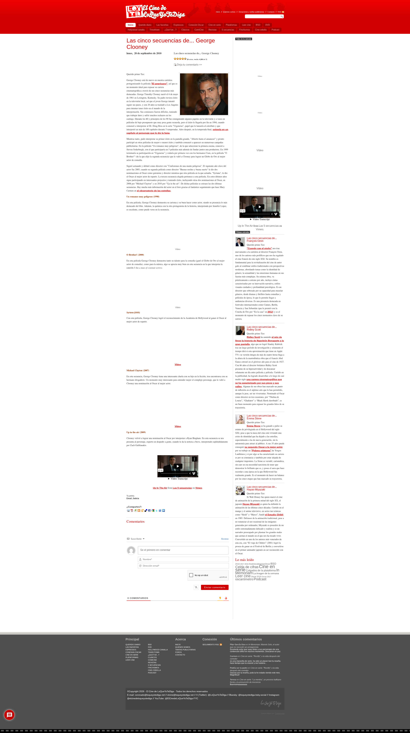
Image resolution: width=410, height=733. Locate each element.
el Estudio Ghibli (274, 514)
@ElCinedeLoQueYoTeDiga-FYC (181, 698)
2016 (237, 564)
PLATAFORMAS (132, 657)
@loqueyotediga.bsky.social (252, 695)
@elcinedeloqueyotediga (139, 698)
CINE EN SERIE (132, 655)
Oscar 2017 (266, 577)
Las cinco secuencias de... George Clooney (171, 43)
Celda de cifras (246, 567)
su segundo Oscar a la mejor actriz (264, 447)
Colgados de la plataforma (261, 570)
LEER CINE (130, 660)
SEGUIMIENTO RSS (210, 645)
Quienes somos (229, 12)
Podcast (260, 579)
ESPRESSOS (131, 650)
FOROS (178, 652)
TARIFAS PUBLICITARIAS (185, 650)
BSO (273, 563)
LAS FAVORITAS (132, 647)
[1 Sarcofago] (175, 58)
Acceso (225, 539)
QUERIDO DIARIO (133, 645)
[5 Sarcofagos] (185, 58)
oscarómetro (244, 579)
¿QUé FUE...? (153, 655)
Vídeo (177, 249)
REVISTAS (152, 662)
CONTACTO (180, 655)
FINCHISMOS (153, 668)
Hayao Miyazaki (251, 504)
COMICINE (152, 660)
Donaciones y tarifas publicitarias (251, 12)
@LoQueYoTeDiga (217, 695)
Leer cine (243, 576)
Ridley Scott (253, 337)
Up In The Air (160, 488)
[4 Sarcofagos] (182, 58)
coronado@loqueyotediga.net (150, 695)
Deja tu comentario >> (189, 64)
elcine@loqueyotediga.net (180, 695)
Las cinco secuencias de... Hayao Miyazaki (262, 488)
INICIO (178, 645)
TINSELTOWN (153, 652)
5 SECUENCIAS (154, 665)
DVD (150, 647)
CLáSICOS (152, 657)
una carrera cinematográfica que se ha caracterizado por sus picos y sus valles (258, 383)
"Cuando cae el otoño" (259, 248)
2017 (242, 564)
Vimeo (198, 488)
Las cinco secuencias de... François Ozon (262, 239)
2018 (246, 564)
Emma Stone (253, 426)
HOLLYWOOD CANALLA (158, 650)
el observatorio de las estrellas (154, 190)
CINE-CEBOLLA (154, 670)
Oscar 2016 (256, 577)
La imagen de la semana (266, 573)
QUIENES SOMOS (182, 647)
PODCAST (152, 673)
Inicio (218, 12)
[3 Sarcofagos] (180, 58)
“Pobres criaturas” (261, 450)
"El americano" (159, 83)
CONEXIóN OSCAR (133, 652)
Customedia (279, 713)
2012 (270, 312)
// (276, 12)
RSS (279, 12)
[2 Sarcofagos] (177, 58)
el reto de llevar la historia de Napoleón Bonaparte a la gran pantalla (259, 340)
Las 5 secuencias (182, 488)
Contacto (271, 12)
